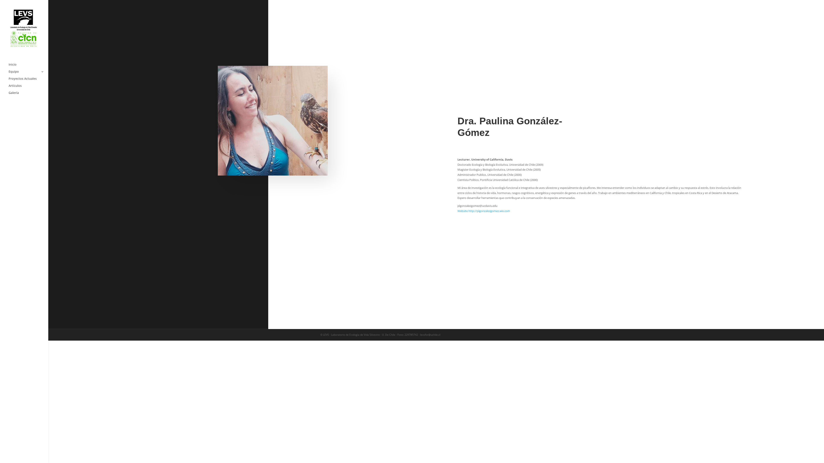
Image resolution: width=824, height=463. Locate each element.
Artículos (15, 86)
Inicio (13, 64)
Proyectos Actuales (23, 79)
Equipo (14, 72)
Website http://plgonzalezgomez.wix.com (483, 211)
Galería (14, 93)
